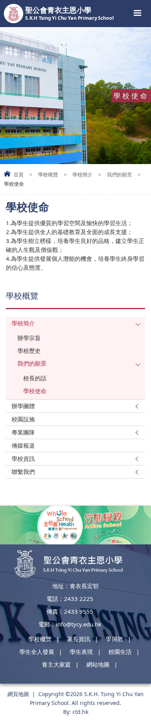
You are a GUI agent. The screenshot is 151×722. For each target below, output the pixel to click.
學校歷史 (29, 350)
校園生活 (120, 651)
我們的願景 (119, 174)
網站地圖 (98, 664)
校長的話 (34, 378)
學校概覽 (48, 174)
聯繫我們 (23, 472)
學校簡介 (82, 174)
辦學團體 (23, 406)
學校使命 (34, 391)
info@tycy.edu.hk (78, 624)
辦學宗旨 (29, 338)
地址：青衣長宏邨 (75, 586)
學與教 (114, 639)
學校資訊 (23, 458)
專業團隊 (23, 432)
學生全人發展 (36, 651)
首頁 (19, 174)
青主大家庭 (56, 664)
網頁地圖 (18, 694)
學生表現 (81, 651)
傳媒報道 (23, 445)
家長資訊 (78, 639)
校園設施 (23, 419)
